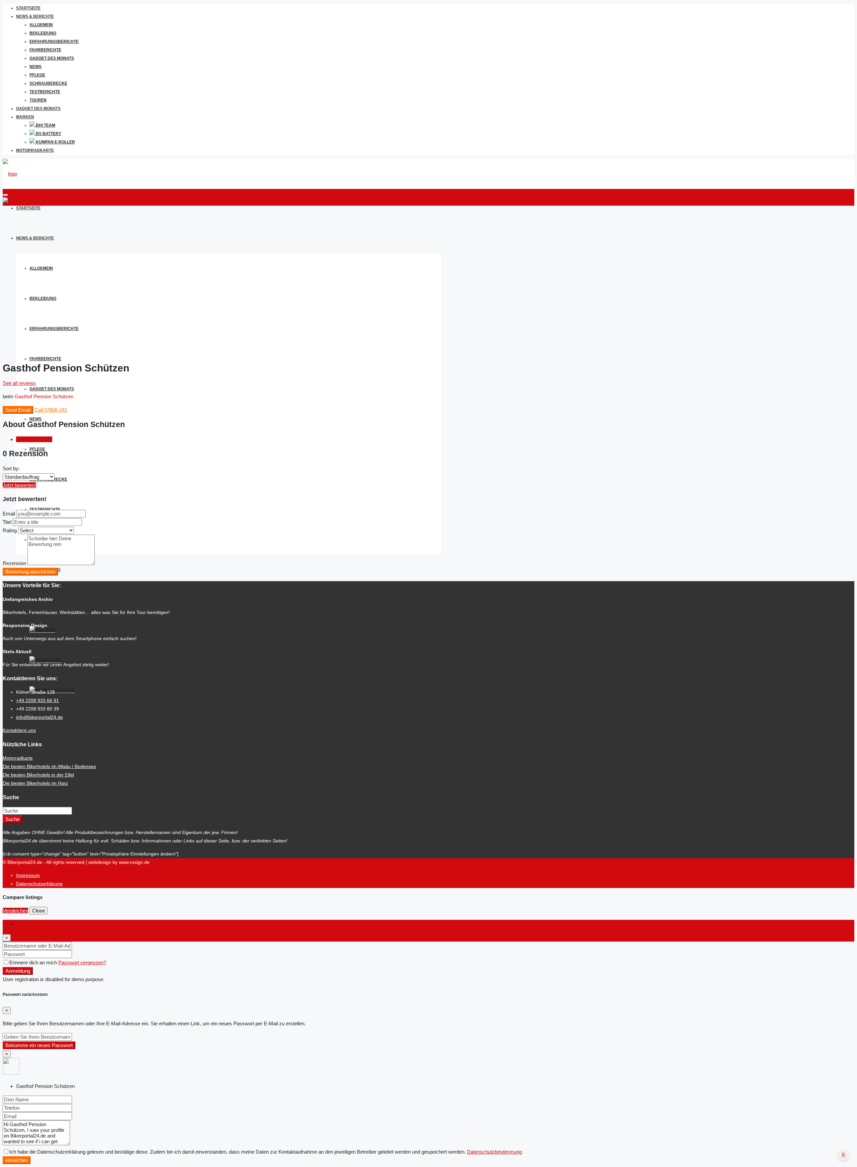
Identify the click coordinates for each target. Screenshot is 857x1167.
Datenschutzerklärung (39, 883)
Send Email (17, 410)
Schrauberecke (48, 83)
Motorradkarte (35, 150)
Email (9, 514)
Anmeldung (17, 971)
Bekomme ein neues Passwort (39, 1045)
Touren (38, 100)
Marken (25, 117)
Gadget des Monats (51, 58)
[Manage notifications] (843, 1155)
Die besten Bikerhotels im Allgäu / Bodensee (49, 766)
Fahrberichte (45, 50)
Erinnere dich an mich (33, 962)
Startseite (28, 8)
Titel (7, 522)
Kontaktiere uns (19, 730)
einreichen (16, 1160)
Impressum (28, 875)
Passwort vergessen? (82, 962)
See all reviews (19, 383)
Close (38, 910)
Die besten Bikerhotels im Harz (35, 783)
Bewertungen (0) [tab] (34, 439)
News (35, 66)
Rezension (14, 563)
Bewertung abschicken (30, 571)
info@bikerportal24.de (39, 717)
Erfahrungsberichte (54, 41)
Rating (10, 530)
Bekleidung (42, 33)
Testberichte (44, 91)
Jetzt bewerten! (19, 485)
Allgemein (41, 24)
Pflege (37, 75)
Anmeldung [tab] (28, 924)
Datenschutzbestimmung (494, 1152)
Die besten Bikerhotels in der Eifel (38, 774)
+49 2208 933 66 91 (37, 700)
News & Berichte (35, 16)
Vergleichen (15, 910)
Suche (12, 819)
